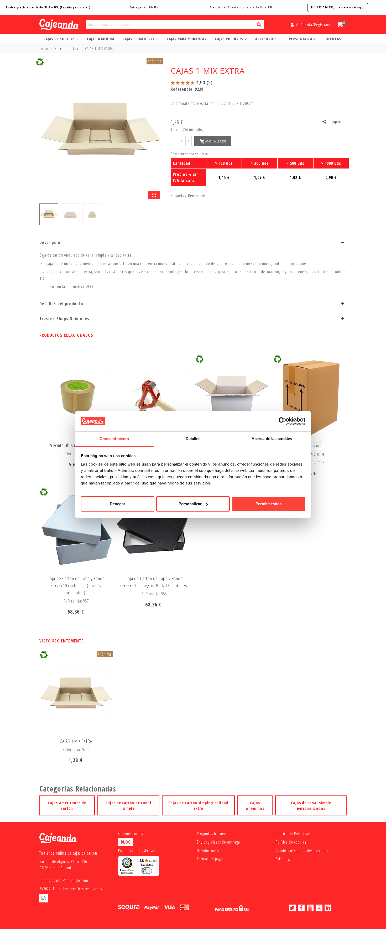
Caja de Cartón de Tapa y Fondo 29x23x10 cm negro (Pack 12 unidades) (154, 582)
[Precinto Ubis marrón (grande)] (76, 397)
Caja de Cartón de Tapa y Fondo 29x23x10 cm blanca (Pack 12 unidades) (76, 585)
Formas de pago (210, 859)
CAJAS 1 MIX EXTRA (76, 741)
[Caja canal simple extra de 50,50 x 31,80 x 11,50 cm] (154, 195)
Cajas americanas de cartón (67, 805)
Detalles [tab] (193, 438)
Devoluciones (208, 850)
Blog (126, 842)
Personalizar (190, 504)
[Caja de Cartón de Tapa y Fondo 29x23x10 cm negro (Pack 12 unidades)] (154, 530)
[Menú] (156, 859)
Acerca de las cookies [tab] (272, 438)
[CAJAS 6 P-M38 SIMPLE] (232, 397)
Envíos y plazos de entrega (218, 842)
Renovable (196, 195)
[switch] (147, 870)
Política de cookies (291, 842)
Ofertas (333, 38)
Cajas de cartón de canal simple (129, 805)
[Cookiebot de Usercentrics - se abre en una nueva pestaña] (282, 421)
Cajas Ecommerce (139, 38)
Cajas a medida (100, 38)
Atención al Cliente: (241, 7)
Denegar (117, 504)
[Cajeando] (52, 24)
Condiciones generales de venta (302, 850)
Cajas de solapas (59, 38)
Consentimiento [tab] (114, 438)
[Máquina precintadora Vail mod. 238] (154, 397)
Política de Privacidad (293, 833)
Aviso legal (284, 859)
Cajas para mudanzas (186, 38)
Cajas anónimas (255, 805)
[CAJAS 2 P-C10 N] (310, 397)
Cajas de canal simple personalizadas (311, 805)
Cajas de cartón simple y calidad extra (198, 805)
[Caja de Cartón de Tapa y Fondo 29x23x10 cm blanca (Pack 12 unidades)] (76, 530)
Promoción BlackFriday (136, 850)
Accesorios (266, 38)
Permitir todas (268, 504)
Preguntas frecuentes (214, 833)
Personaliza (300, 38)
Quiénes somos (130, 833)
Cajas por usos (229, 38)
